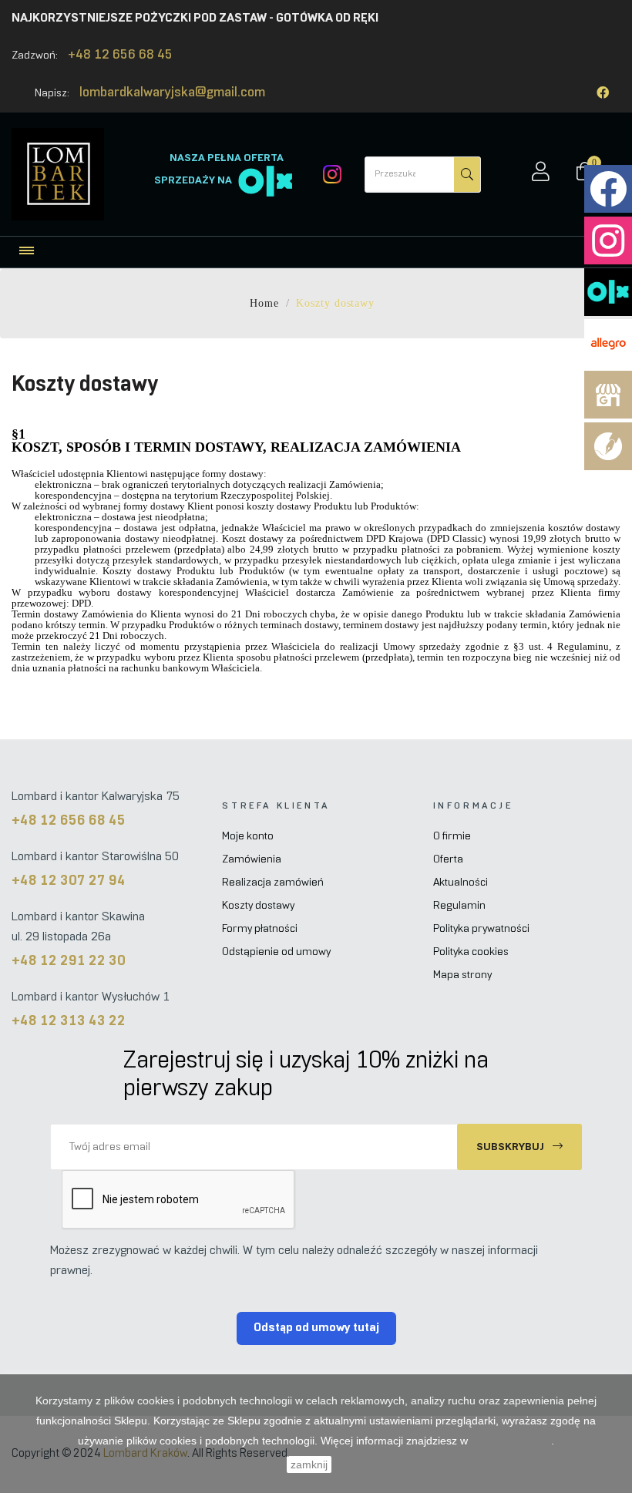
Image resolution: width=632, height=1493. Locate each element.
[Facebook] (602, 92)
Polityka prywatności (481, 929)
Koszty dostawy (258, 906)
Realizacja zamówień (273, 883)
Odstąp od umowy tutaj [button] (316, 1327)
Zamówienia (251, 860)
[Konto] (541, 174)
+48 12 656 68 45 (120, 55)
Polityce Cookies (511, 1440)
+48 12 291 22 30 (69, 961)
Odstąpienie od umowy (276, 952)
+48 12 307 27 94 (69, 881)
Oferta (448, 860)
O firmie (452, 837)
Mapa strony (462, 975)
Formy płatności (260, 929)
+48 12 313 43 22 (69, 1021)
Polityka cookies (471, 952)
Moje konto (248, 837)
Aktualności (460, 883)
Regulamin (459, 906)
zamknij (309, 1464)
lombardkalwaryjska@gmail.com (172, 93)
